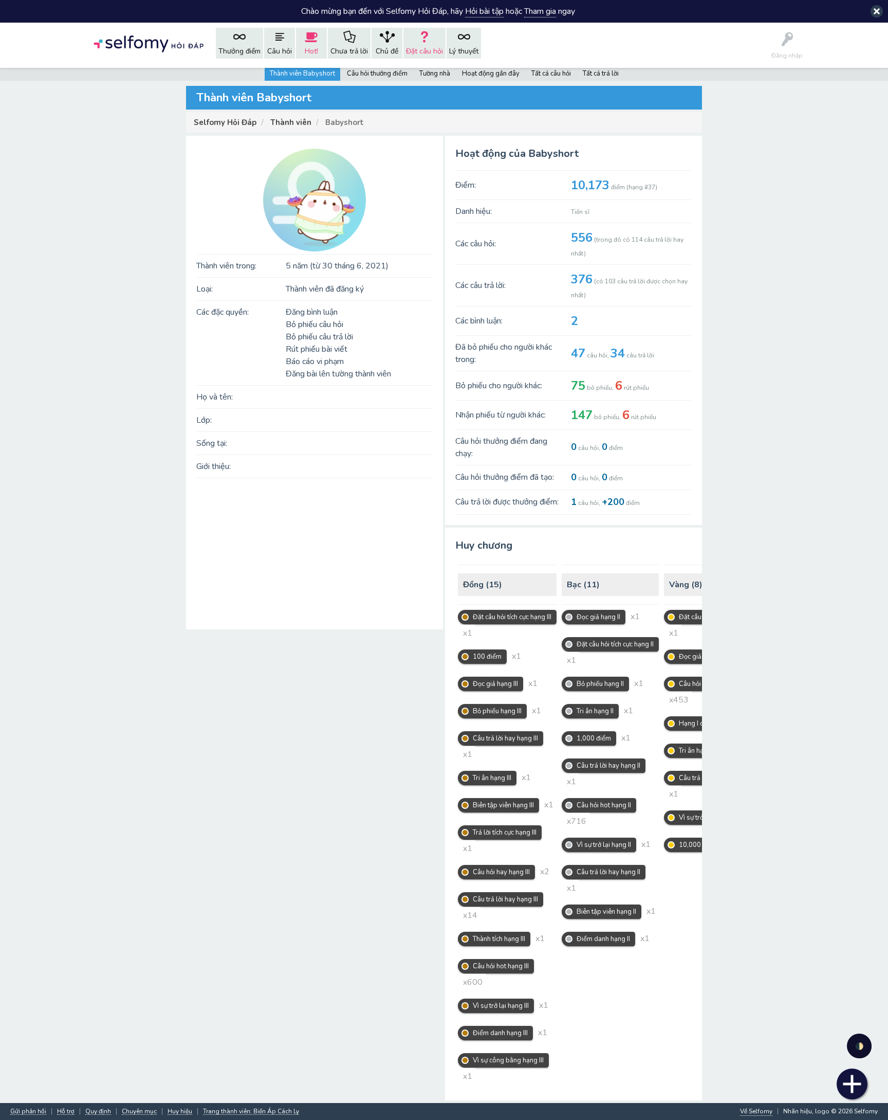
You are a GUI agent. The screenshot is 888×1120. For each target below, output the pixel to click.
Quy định (98, 1111)
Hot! (311, 51)
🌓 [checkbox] (859, 1046)
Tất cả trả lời (601, 73)
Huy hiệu (180, 1111)
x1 (467, 633)
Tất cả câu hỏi (551, 73)
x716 (576, 821)
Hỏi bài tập (484, 11)
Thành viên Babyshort (302, 73)
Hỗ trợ (66, 1111)
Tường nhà (434, 73)
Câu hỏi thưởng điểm (377, 73)
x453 (679, 700)
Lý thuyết (463, 51)
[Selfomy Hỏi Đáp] (148, 43)
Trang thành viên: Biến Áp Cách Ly (251, 1111)
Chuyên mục (139, 1111)
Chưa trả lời (349, 51)
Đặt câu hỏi (424, 51)
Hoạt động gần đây (491, 73)
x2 (544, 871)
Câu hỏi (279, 51)
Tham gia (540, 11)
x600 (473, 982)
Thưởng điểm (239, 51)
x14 (470, 915)
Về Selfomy (756, 1111)
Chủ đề (387, 51)
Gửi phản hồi (28, 1111)
